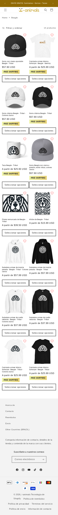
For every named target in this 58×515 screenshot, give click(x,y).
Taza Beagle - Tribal (10, 165)
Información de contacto (39, 509)
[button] (5, 10)
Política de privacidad (18, 504)
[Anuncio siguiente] (53, 3)
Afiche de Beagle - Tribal (39, 219)
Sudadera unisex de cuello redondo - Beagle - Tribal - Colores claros (12, 320)
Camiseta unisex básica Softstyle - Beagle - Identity (40, 62)
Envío (8, 423)
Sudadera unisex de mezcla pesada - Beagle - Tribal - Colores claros (15, 269)
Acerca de (10, 405)
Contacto (9, 411)
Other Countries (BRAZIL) (17, 429)
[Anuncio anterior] (5, 3)
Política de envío (17, 509)
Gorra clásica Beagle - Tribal (40, 113)
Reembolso (10, 417)
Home (4, 18)
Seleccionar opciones (15, 79)
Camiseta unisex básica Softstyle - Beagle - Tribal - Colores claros (12, 369)
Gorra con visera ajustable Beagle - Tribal (12, 62)
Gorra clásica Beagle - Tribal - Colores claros (14, 114)
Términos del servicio (42, 504)
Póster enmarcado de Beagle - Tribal (14, 221)
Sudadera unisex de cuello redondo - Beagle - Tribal (39, 319)
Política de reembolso (34, 499)
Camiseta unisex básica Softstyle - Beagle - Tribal (39, 368)
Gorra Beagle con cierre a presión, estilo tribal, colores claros (40, 167)
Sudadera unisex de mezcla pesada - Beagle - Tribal (40, 268)
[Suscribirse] (43, 459)
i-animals (26, 494)
